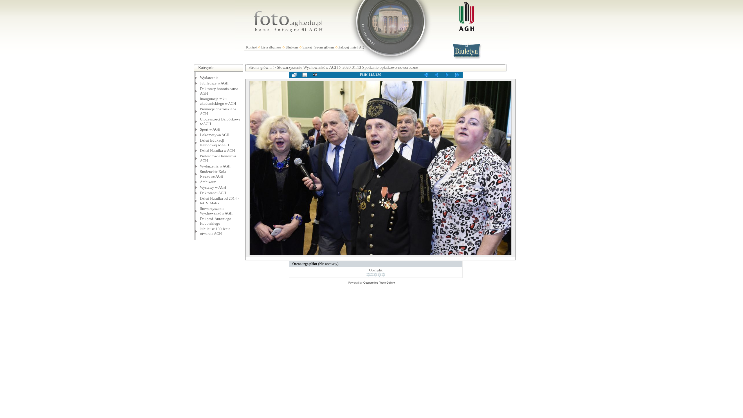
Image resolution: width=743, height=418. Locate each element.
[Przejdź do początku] (426, 75)
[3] (376, 275)
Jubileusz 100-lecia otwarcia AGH (215, 231)
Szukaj (307, 47)
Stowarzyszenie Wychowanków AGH (216, 210)
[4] (379, 275)
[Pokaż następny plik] (447, 75)
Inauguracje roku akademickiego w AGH (218, 101)
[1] (368, 275)
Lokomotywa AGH (214, 135)
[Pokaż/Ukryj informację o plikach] (305, 75)
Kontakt (251, 47)
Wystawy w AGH (213, 187)
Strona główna (324, 47)
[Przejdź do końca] (457, 75)
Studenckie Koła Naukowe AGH (213, 174)
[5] (383, 275)
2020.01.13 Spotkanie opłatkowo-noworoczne (380, 67)
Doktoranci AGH (213, 193)
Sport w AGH (210, 129)
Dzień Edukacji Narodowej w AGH (214, 142)
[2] (372, 275)
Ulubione (292, 47)
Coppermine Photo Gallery (379, 282)
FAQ (360, 47)
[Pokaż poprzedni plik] (436, 75)
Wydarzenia (209, 77)
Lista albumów (271, 47)
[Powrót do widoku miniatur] (294, 75)
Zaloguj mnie (347, 47)
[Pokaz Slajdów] (315, 75)
